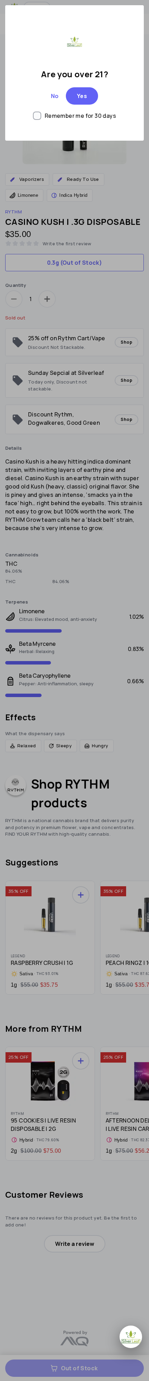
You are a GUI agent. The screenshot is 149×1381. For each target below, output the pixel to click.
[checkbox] (74, 116)
